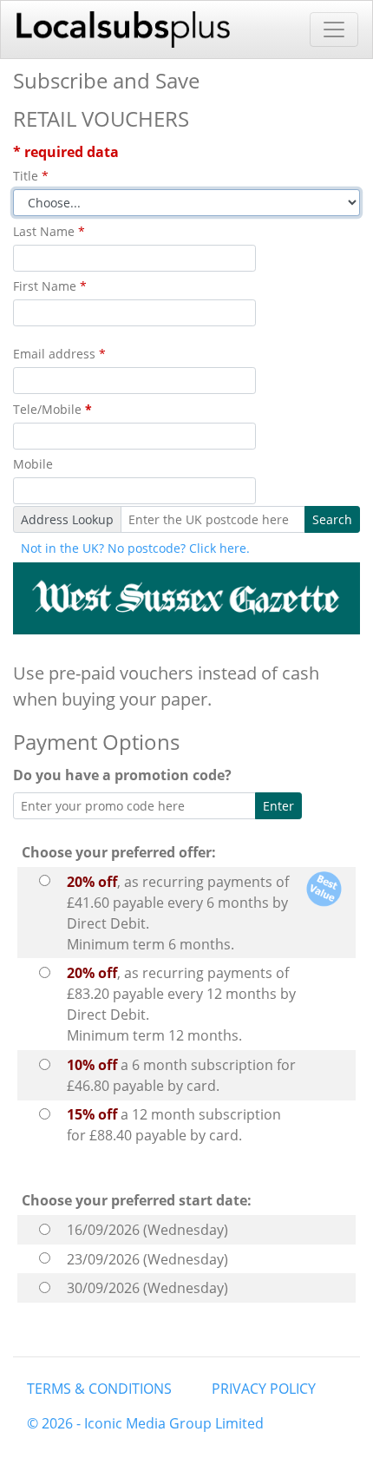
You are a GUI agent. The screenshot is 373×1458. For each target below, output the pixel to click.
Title (31, 175)
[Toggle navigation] (334, 29)
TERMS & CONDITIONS (99, 1388)
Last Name (49, 231)
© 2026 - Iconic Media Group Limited (145, 1423)
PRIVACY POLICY (264, 1388)
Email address (59, 353)
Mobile (33, 464)
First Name (50, 286)
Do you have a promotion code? (126, 775)
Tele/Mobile (52, 409)
